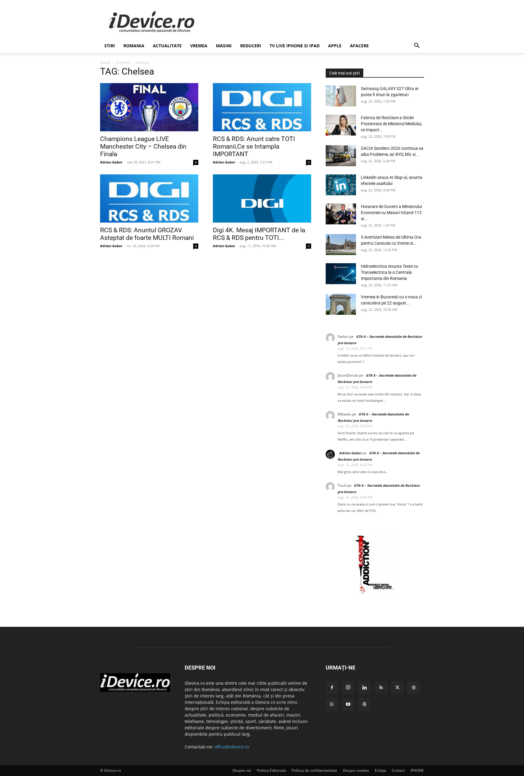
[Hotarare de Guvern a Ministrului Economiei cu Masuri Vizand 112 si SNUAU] (341, 213)
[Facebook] (332, 688)
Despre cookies (356, 770)
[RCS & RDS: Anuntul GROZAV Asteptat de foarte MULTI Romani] (149, 198)
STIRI (109, 46)
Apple (334, 46)
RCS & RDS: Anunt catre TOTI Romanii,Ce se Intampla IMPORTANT (254, 146)
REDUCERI (250, 46)
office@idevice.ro (231, 747)
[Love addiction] (375, 593)
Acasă (105, 62)
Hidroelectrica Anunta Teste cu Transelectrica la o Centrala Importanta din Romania (389, 272)
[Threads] (364, 704)
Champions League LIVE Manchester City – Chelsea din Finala (143, 146)
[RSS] (381, 688)
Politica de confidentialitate (314, 770)
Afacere (359, 46)
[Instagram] (348, 687)
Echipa (380, 770)
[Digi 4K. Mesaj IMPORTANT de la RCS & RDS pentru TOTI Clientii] (262, 198)
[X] (397, 688)
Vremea (198, 46)
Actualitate (167, 46)
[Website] (414, 688)
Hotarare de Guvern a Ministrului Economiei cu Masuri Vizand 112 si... (391, 212)
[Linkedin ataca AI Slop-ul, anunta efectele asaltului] (341, 184)
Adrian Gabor (111, 162)
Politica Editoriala (271, 770)
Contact (398, 770)
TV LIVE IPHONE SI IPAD (295, 46)
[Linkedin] (364, 688)
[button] (416, 46)
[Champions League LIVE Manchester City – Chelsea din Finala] (149, 107)
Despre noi (242, 770)
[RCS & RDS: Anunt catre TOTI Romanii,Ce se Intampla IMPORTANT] (262, 107)
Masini (224, 46)
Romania (133, 46)
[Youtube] (348, 704)
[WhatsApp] (332, 704)
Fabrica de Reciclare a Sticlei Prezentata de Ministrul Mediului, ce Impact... (391, 123)
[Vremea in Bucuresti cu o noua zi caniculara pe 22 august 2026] (341, 304)
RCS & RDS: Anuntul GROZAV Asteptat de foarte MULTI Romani (147, 233)
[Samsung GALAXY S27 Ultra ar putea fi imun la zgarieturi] (341, 96)
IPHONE (417, 770)
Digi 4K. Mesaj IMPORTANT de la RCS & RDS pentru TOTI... (259, 233)
